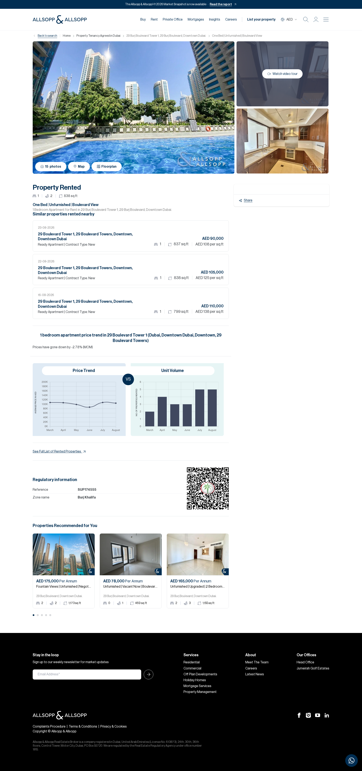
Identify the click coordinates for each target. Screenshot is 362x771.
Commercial (192, 668)
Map (81, 166)
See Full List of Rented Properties (57, 451)
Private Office (173, 19)
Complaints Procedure (49, 726)
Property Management (200, 692)
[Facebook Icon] (299, 715)
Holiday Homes (195, 680)
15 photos (53, 166)
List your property (261, 19)
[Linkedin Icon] (326, 715)
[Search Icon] (306, 19)
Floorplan (108, 166)
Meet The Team (257, 662)
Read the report (221, 4)
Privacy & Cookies (113, 726)
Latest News (254, 674)
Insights (214, 19)
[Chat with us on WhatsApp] (351, 760)
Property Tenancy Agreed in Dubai (98, 35)
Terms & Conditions (83, 726)
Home (67, 35)
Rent (154, 19)
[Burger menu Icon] (326, 19)
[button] (316, 19)
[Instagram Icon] (308, 715)
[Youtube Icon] (317, 715)
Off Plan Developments (200, 674)
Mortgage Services (197, 686)
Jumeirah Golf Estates (313, 668)
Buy (143, 19)
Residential (192, 662)
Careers (231, 19)
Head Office (305, 662)
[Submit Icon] (147, 674)
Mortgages (196, 19)
